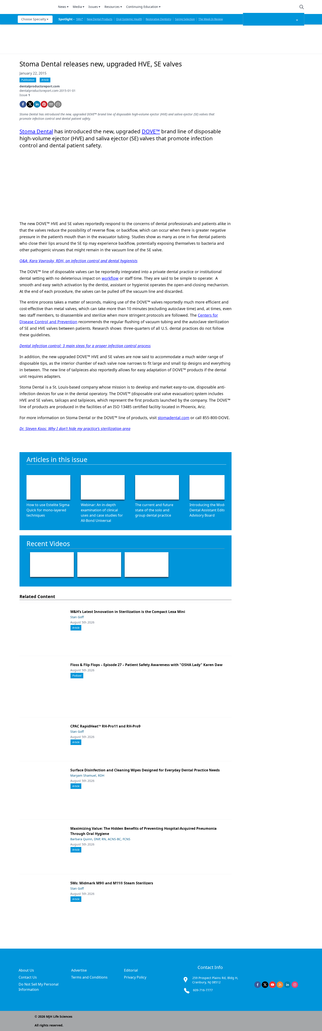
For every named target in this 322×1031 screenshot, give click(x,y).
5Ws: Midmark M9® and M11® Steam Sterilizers (111, 883)
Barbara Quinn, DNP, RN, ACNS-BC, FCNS (100, 839)
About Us (26, 970)
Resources (112, 7)
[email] (51, 104)
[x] (265, 984)
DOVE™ (151, 131)
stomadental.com (173, 417)
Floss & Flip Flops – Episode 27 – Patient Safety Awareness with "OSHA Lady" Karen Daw (146, 664)
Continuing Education (142, 7)
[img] (35, 7)
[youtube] (272, 984)
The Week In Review (210, 19)
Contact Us (28, 977)
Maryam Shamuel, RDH (87, 775)
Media (77, 7)
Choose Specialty (33, 19)
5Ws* (79, 19)
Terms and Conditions (89, 977)
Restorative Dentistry (158, 19)
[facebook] (23, 104)
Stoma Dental (36, 131)
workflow (110, 278)
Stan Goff (77, 617)
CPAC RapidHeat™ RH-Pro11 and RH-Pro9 (105, 726)
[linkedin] (37, 104)
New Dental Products (99, 19)
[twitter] (30, 104)
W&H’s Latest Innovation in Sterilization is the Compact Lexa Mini (127, 611)
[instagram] (295, 984)
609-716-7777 (203, 990)
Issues (93, 7)
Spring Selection (185, 19)
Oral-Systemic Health (129, 19)
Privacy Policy (135, 977)
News (62, 7)
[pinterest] (44, 104)
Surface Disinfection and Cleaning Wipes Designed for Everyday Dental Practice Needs (145, 770)
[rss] (280, 984)
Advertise (79, 970)
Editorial (131, 970)
